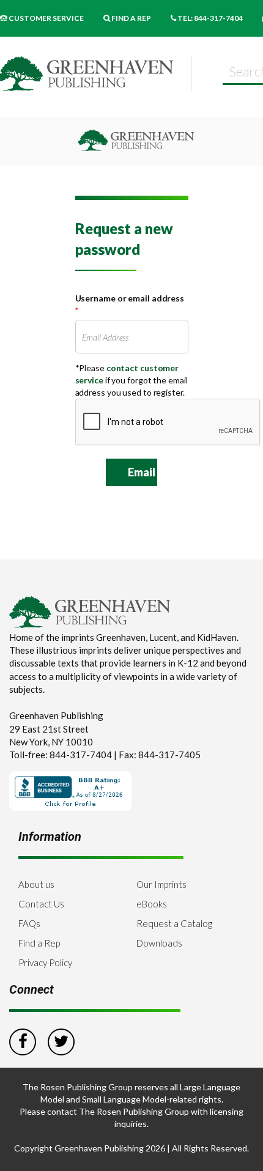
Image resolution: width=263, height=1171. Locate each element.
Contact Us (41, 903)
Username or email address (130, 304)
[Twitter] (61, 1040)
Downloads (159, 942)
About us (36, 884)
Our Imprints (161, 884)
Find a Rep (39, 942)
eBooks (151, 903)
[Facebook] (22, 1040)
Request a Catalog (174, 923)
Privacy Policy (45, 962)
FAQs (29, 923)
